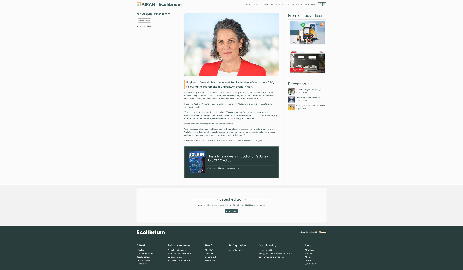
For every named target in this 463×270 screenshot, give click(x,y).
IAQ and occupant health (179, 260)
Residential (210, 260)
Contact (308, 260)
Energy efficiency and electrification (275, 253)
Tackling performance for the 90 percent (310, 105)
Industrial (209, 253)
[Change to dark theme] (320, 4)
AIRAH (248, 4)
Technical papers (144, 260)
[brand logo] (151, 232)
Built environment (263, 4)
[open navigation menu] (324, 4)
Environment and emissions (271, 257)
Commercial (210, 257)
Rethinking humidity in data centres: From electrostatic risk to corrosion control (311, 98)
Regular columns (144, 257)
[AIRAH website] (322, 232)
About (307, 257)
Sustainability (308, 4)
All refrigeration (236, 250)
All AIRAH (141, 250)
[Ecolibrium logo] (159, 4)
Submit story (311, 264)
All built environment (177, 250)
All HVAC (209, 250)
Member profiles (144, 264)
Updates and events (145, 253)
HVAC (278, 4)
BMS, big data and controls (180, 253)
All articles (309, 250)
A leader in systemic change (309, 89)
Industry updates (144, 20)
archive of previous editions (227, 168)
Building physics (175, 257)
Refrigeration (292, 4)
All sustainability (266, 250)
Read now (231, 211)
